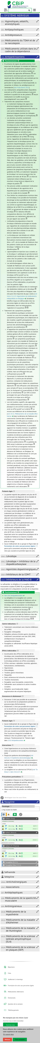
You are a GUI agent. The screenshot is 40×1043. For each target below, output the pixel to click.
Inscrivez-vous (10, 1025)
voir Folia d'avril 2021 (21, 87)
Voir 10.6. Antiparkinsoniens (13, 595)
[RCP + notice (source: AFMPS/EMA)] (6, 826)
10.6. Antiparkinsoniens (15, 740)
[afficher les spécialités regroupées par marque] (3, 814)
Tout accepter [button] (20, 1039)
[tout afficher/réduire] (36, 818)
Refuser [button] (7, 1039)
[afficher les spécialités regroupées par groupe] (8, 814)
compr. (4, 823)
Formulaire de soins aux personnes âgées (19, 726)
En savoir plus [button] (8, 1034)
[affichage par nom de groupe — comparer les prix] (3, 826)
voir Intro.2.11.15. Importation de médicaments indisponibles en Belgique (22, 296)
